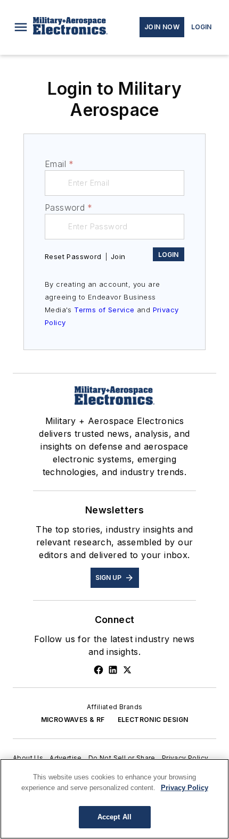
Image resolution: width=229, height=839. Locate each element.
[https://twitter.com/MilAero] (127, 669)
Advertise (66, 758)
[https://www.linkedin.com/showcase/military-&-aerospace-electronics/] (113, 669)
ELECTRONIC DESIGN (153, 720)
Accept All (114, 817)
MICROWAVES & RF (73, 720)
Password (69, 207)
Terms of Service (104, 309)
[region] (114, 799)
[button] (21, 27)
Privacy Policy (185, 758)
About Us (28, 758)
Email (59, 164)
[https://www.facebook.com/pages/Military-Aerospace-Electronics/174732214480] (98, 669)
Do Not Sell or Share (122, 758)
